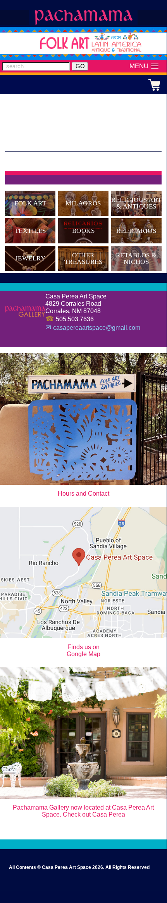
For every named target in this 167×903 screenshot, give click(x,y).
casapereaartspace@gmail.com (96, 327)
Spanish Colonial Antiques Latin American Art (83, 17)
